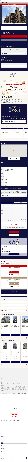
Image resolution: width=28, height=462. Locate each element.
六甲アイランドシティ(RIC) (8, 383)
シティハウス (12, 386)
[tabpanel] (14, 220)
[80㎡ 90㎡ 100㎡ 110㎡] (16, 206)
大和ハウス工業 (21, 387)
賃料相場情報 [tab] (20, 202)
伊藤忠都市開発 (14, 389)
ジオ (25, 389)
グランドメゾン (19, 388)
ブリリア (11, 387)
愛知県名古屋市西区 (7, 169)
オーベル (6, 388)
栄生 (6, 32)
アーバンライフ (2, 383)
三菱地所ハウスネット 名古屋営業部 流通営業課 (14, 267)
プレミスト (25, 387)
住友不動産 (8, 386)
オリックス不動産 (6, 389)
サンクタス (10, 389)
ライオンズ (11, 388)
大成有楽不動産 (2, 388)
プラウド (5, 387)
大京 (8, 388)
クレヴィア (18, 389)
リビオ (6, 390)
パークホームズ (24, 386)
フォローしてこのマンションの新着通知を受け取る (8, 294)
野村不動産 (2, 387)
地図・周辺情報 (6, 170)
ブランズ (17, 387)
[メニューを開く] (27, 1)
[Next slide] (26, 337)
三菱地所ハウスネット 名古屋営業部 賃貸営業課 (14, 279)
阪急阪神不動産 (22, 389)
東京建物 (8, 387)
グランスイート (4, 386)
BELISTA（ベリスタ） (3, 379)
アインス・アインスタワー (10, 379)
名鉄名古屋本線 (3, 32)
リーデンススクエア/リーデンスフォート (6, 380)
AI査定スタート (15, 254)
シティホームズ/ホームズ (17, 379)
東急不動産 (14, 387)
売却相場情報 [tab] (7, 202)
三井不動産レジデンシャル (18, 386)
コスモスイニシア (23, 388)
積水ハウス (14, 388)
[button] (14, 40)
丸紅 (1, 386)
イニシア (2, 389)
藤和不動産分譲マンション (14, 380)
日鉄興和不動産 (2, 390)
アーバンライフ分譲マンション (16, 383)
